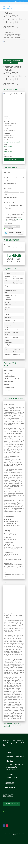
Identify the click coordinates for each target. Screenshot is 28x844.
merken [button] (6, 63)
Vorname (12, 178)
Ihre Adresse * (8, 189)
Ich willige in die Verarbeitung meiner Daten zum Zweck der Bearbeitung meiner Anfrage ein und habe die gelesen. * (14, 218)
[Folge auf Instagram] (7, 825)
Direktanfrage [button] (14, 63)
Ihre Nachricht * (9, 203)
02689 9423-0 (8, 1)
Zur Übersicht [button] (8, 60)
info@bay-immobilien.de (15, 756)
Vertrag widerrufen (11, 804)
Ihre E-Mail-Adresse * (10, 183)
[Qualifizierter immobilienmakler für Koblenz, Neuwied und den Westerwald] (14, 810)
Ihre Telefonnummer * (11, 197)
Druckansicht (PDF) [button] (18, 60)
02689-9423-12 (8, 151)
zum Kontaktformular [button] (14, 159)
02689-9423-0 (8, 147)
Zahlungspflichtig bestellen (12, 226)
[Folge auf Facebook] (4, 825)
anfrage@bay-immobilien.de (12, 142)
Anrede (6, 178)
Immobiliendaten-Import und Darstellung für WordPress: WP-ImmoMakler (12, 725)
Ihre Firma (7, 172)
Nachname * (20, 178)
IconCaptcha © (20, 234)
